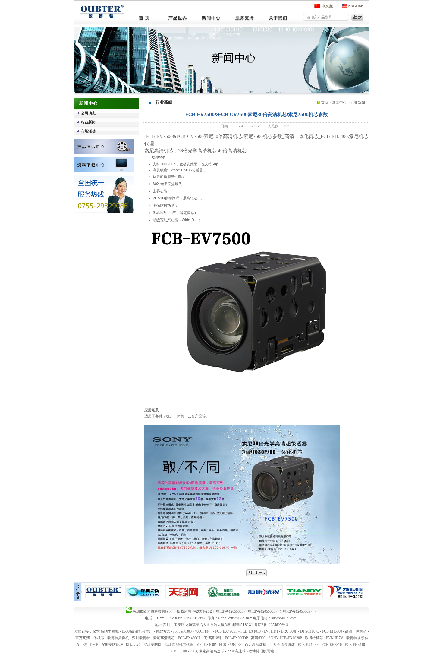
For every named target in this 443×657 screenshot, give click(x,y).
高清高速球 (213, 638)
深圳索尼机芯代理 (179, 645)
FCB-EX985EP (230, 645)
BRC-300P (289, 631)
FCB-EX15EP (308, 645)
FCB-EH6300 (332, 631)
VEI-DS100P (206, 645)
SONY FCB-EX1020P (285, 638)
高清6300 (258, 638)
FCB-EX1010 (250, 631)
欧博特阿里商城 (106, 631)
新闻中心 (339, 102)
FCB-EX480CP (189, 638)
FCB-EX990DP (236, 638)
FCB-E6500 (178, 651)
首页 (324, 102)
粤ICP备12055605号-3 (271, 625)
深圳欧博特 (141, 638)
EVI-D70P (90, 645)
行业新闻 (88, 122)
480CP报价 (203, 631)
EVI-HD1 (271, 631)
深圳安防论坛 (112, 645)
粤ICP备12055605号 (231, 611)
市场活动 (88, 131)
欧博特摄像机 (118, 638)
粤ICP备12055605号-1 (265, 611)
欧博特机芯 (314, 638)
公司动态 (88, 113)
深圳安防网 (152, 645)
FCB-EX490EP (226, 631)
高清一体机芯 (356, 631)
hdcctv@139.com (283, 618)
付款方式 (163, 631)
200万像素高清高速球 (207, 651)
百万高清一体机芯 (89, 638)
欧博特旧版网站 (261, 651)
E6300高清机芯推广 (137, 631)
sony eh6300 (182, 631)
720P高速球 (236, 651)
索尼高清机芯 (164, 638)
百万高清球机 (255, 645)
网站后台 (133, 645)
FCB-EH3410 (355, 645)
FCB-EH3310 (332, 645)
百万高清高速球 (282, 645)
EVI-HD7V (334, 638)
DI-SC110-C (309, 631)
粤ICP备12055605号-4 (300, 611)
